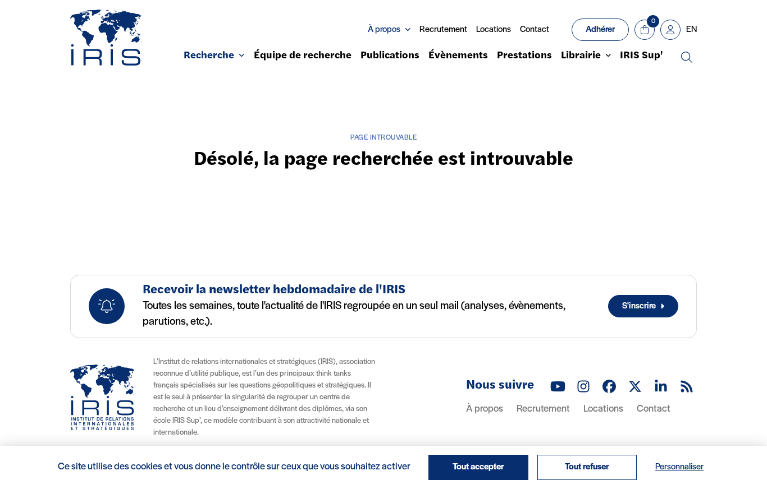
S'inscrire (639, 306)
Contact (534, 29)
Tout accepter (478, 467)
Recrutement (443, 29)
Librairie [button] (581, 56)
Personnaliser (679, 467)
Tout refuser (587, 467)
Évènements (458, 56)
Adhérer (600, 29)
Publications (389, 56)
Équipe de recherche (302, 56)
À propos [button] (384, 29)
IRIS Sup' (641, 56)
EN (691, 29)
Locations (493, 29)
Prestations (524, 56)
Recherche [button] (209, 56)
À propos (484, 409)
